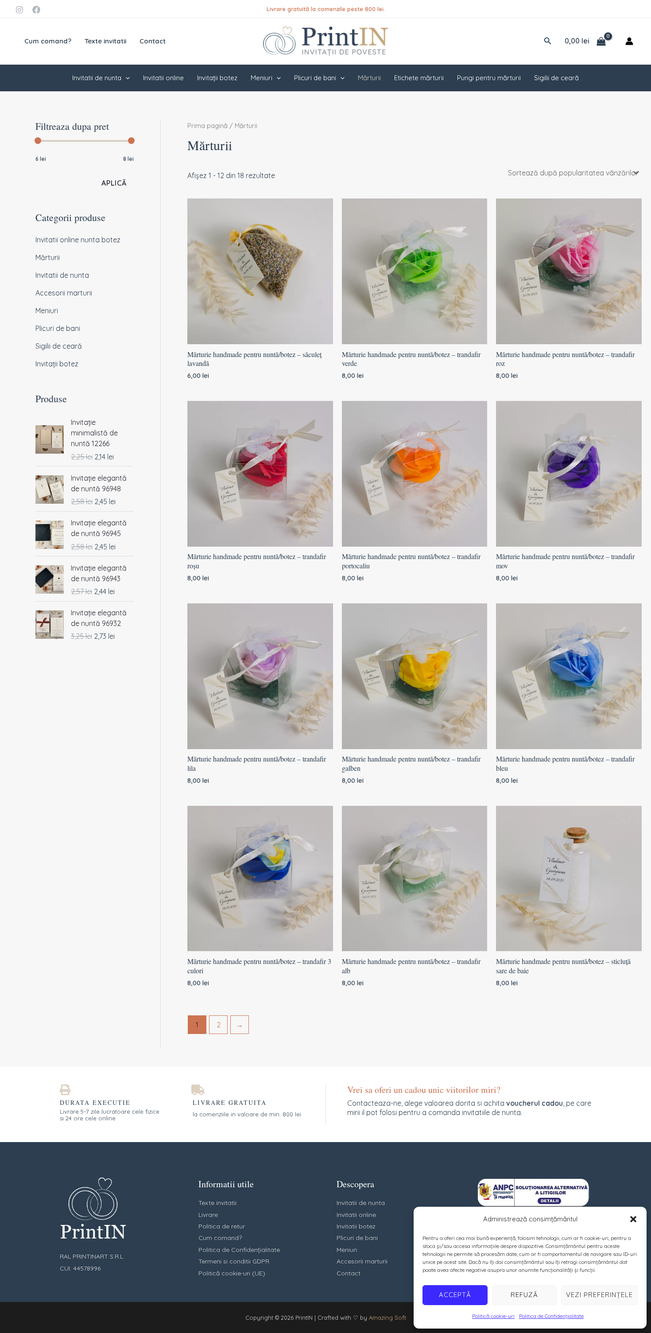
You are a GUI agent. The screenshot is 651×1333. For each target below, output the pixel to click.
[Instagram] (19, 10)
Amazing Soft (387, 1317)
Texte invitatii (105, 41)
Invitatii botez (356, 1226)
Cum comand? (47, 41)
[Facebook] (36, 10)
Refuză (524, 1294)
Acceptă (455, 1294)
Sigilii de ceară (556, 78)
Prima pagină (207, 125)
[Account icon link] (629, 41)
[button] (633, 1219)
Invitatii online (163, 78)
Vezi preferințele (599, 1294)
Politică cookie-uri (493, 1316)
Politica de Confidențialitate (551, 1316)
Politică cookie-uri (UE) (231, 1273)
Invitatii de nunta (96, 78)
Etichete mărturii (419, 78)
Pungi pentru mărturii (489, 78)
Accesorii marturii (63, 292)
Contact (153, 41)
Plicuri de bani (315, 78)
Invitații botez (217, 78)
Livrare (208, 1215)
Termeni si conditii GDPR (233, 1261)
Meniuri (261, 78)
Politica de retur (221, 1226)
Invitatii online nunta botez (77, 239)
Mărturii (369, 78)
